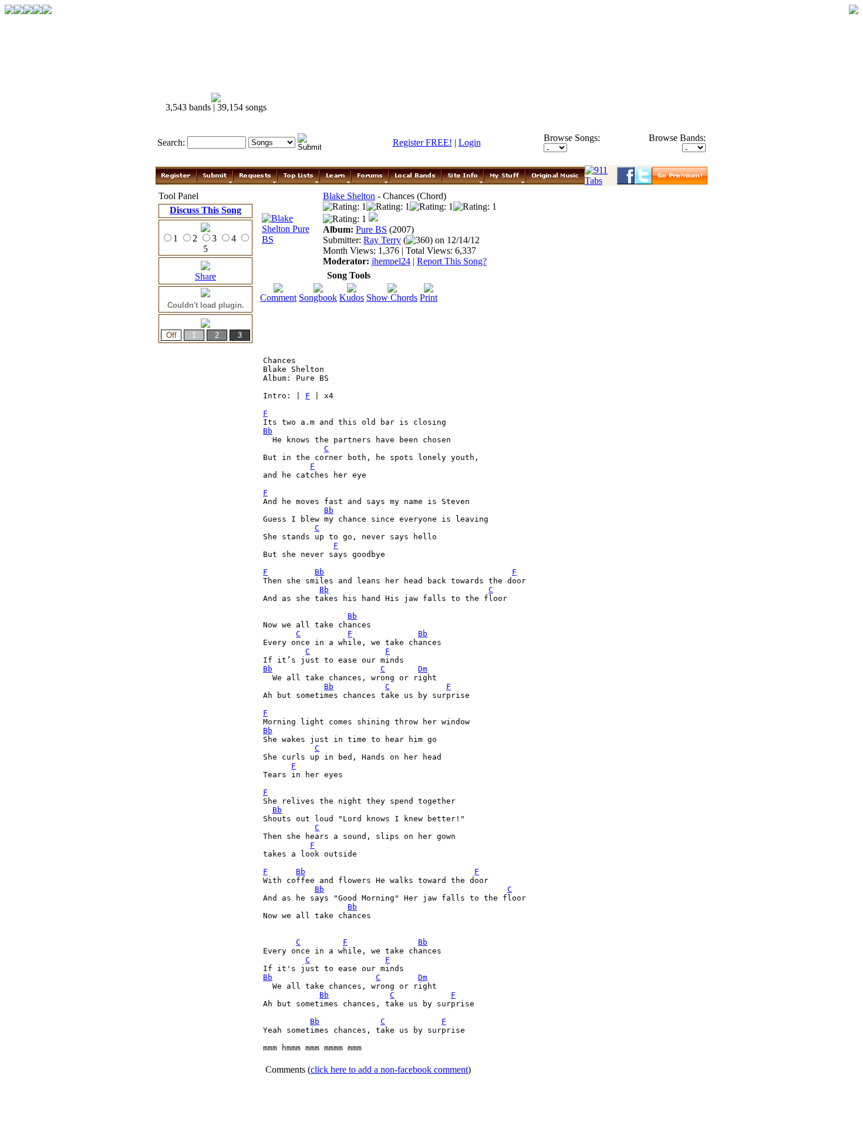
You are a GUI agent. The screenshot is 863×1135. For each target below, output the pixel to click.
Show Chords (391, 298)
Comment (278, 298)
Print (428, 298)
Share (205, 276)
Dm (422, 668)
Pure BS (371, 229)
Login (470, 142)
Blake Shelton (349, 196)
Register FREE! (422, 142)
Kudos (351, 298)
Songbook (318, 298)
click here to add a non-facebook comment (389, 1069)
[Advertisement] (495, 102)
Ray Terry (382, 240)
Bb (267, 431)
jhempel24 (391, 261)
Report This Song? (452, 261)
